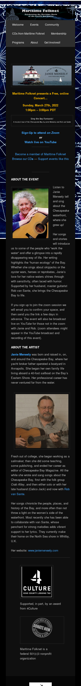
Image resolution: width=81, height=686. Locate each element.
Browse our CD (22, 159)
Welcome (18, 24)
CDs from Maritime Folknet (28, 33)
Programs (18, 42)
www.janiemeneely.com (43, 550)
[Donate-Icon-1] (42, 643)
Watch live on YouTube (40, 142)
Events (34, 24)
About (34, 42)
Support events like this (53, 159)
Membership (58, 33)
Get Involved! (52, 42)
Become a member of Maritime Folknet (40, 154)
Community (52, 24)
